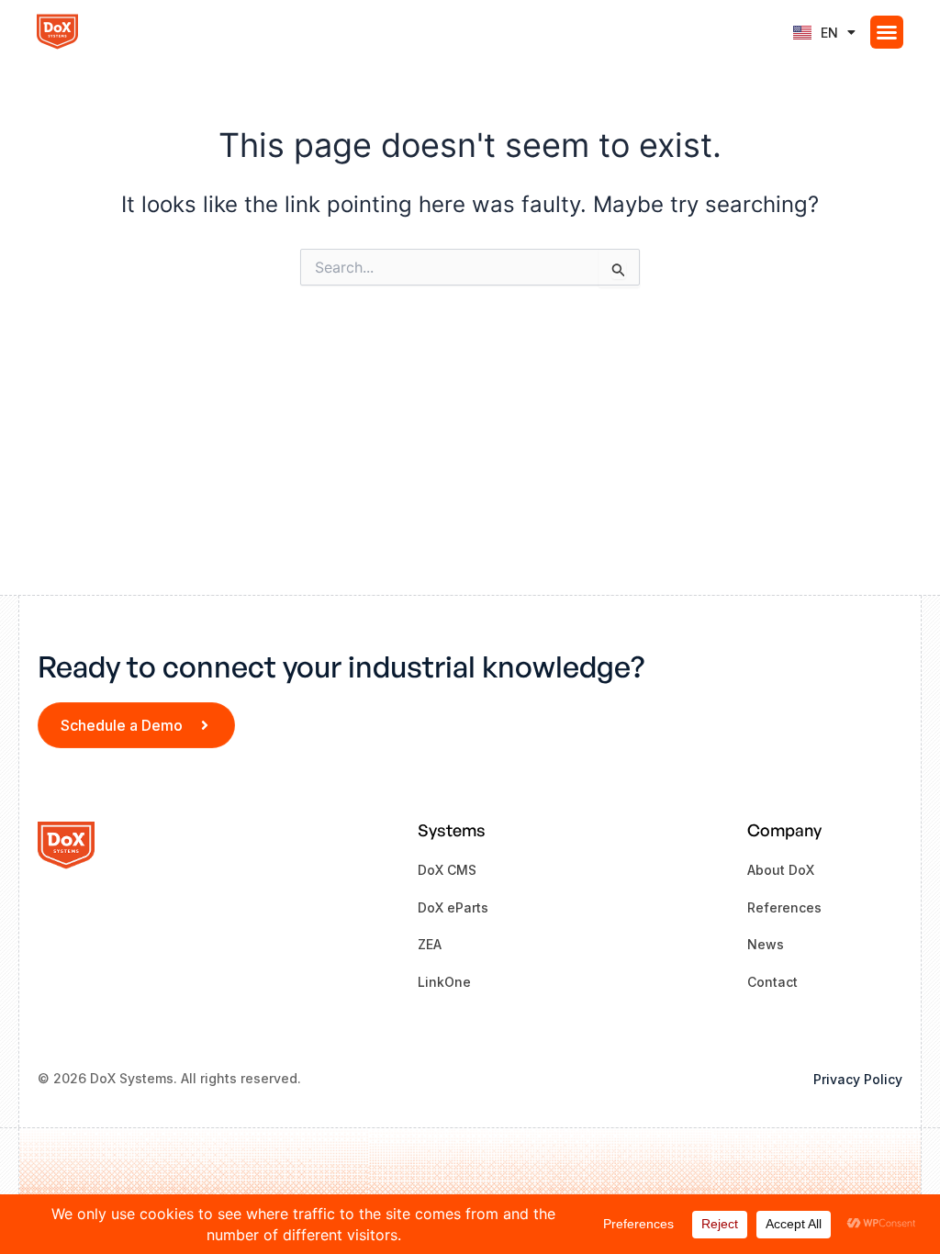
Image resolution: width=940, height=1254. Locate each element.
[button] (886, 32)
